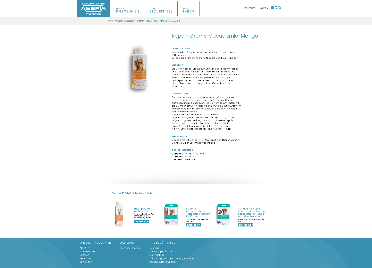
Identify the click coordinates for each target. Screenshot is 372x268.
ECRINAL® (84, 254)
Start (110, 21)
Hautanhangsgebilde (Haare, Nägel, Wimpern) (172, 258)
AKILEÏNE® (84, 248)
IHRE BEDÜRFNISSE (162, 242)
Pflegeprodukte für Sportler (162, 261)
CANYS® (140, 21)
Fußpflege (154, 248)
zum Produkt (141, 221)
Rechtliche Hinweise (130, 248)
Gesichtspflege (156, 254)
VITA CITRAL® (86, 261)
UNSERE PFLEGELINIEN (124, 21)
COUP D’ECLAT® (87, 251)
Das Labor (128, 242)
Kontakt (249, 8)
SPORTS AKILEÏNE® (88, 258)
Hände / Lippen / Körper (161, 251)
